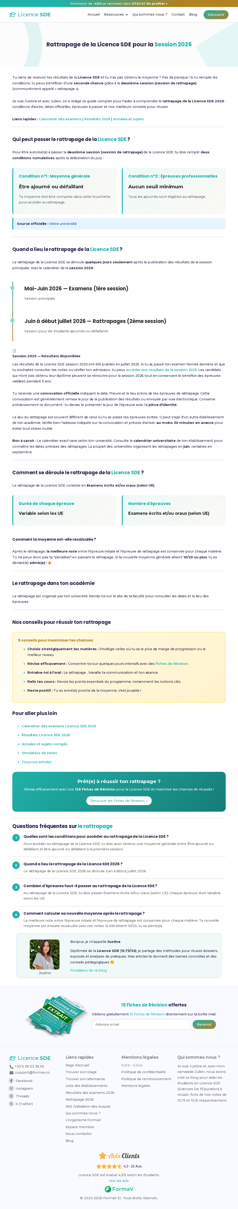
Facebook (24, 1081)
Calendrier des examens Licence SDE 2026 (59, 726)
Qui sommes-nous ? (83, 1113)
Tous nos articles (36, 762)
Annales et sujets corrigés (44, 744)
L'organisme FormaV (83, 1120)
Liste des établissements (87, 1086)
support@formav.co (32, 1072)
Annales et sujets (128, 119)
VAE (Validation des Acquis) (88, 1106)
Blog (70, 1141)
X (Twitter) (24, 1104)
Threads (22, 1096)
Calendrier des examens (60, 119)
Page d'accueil (77, 1065)
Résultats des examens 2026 (90, 1093)
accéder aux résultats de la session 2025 (161, 370)
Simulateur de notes (39, 753)
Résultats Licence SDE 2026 (46, 735)
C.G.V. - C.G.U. (132, 1065)
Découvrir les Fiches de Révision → (119, 801)
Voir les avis (119, 1181)
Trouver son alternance (85, 1079)
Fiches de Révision (171, 664)
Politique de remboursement (146, 1079)
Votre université (63, 224)
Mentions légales (135, 1086)
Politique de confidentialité (143, 1072)
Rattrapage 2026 (80, 1099)
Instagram (24, 1088)
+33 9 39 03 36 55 (29, 1066)
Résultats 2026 (97, 119)
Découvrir (216, 15)
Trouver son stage (81, 1072)
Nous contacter (79, 1134)
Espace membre (80, 1127)
